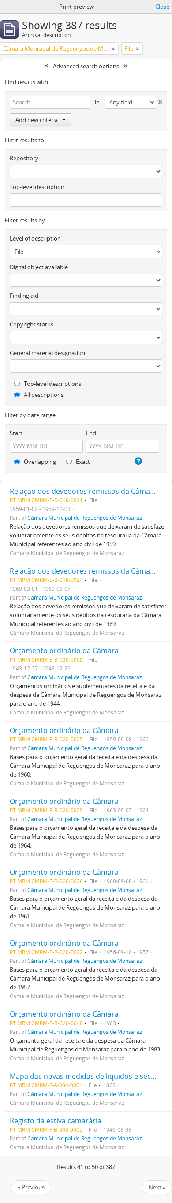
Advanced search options (86, 66)
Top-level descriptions (51, 384)
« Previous (31, 1187)
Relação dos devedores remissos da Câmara (83, 491)
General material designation (47, 353)
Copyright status (31, 324)
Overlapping (39, 462)
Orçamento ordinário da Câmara (64, 650)
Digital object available (39, 267)
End (91, 433)
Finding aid (24, 296)
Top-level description (37, 187)
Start (16, 433)
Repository (24, 158)
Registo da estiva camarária (55, 1120)
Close (162, 7)
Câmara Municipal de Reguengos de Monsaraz (84, 517)
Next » (157, 1187)
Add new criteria (36, 120)
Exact (82, 462)
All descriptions (43, 395)
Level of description (35, 238)
